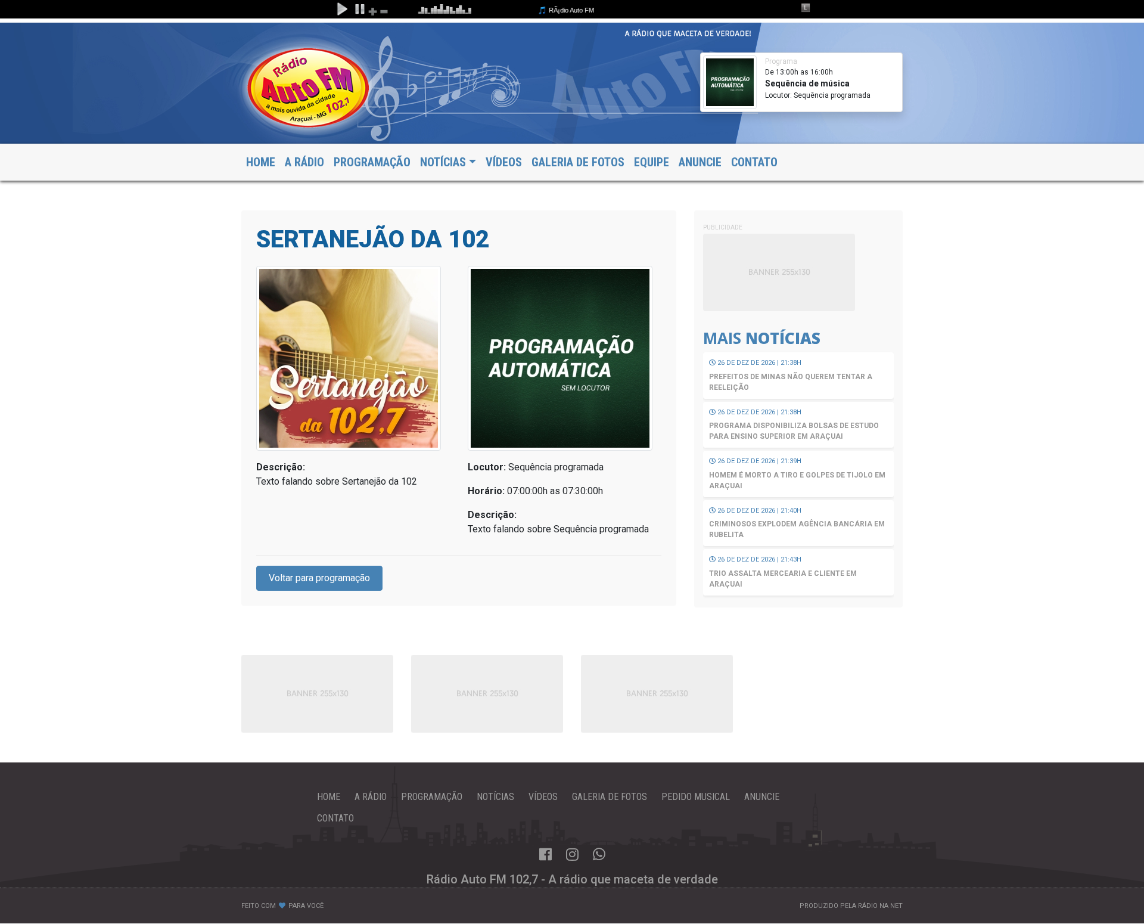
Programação (372, 162)
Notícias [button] (443, 162)
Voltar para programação (319, 578)
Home (260, 162)
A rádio (371, 796)
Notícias (495, 796)
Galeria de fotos (577, 162)
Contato (754, 162)
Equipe (651, 162)
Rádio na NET (880, 906)
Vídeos (504, 162)
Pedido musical (695, 796)
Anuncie (700, 162)
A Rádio (304, 162)
